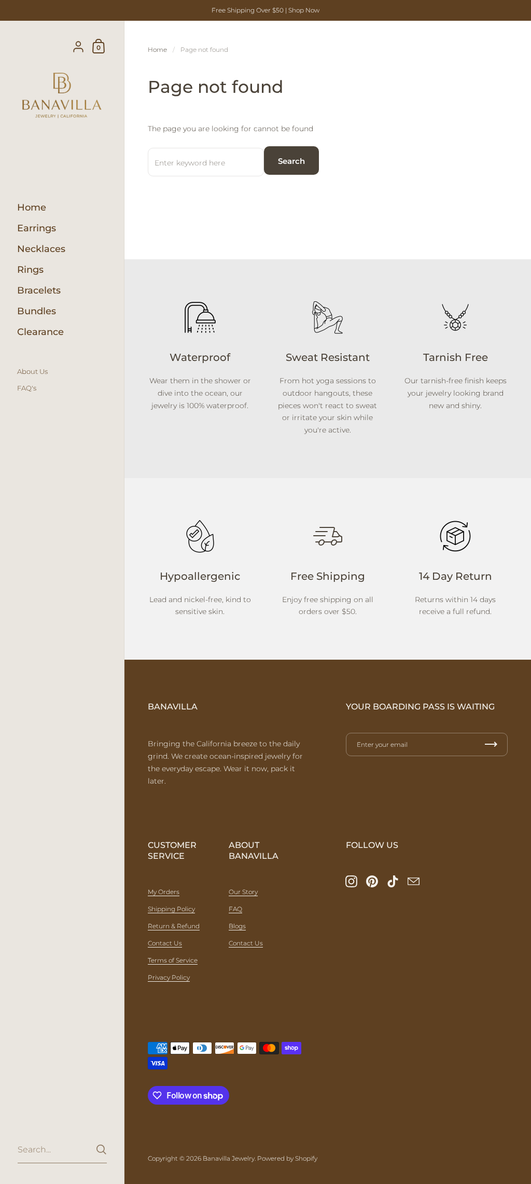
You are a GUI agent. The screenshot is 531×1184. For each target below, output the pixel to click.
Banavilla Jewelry (229, 1158)
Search (291, 161)
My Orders (163, 892)
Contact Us (165, 943)
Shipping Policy (171, 909)
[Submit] (101, 1149)
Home (157, 49)
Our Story (243, 892)
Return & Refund (174, 926)
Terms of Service (173, 960)
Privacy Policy (169, 977)
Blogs (237, 926)
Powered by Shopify (287, 1158)
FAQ (235, 909)
